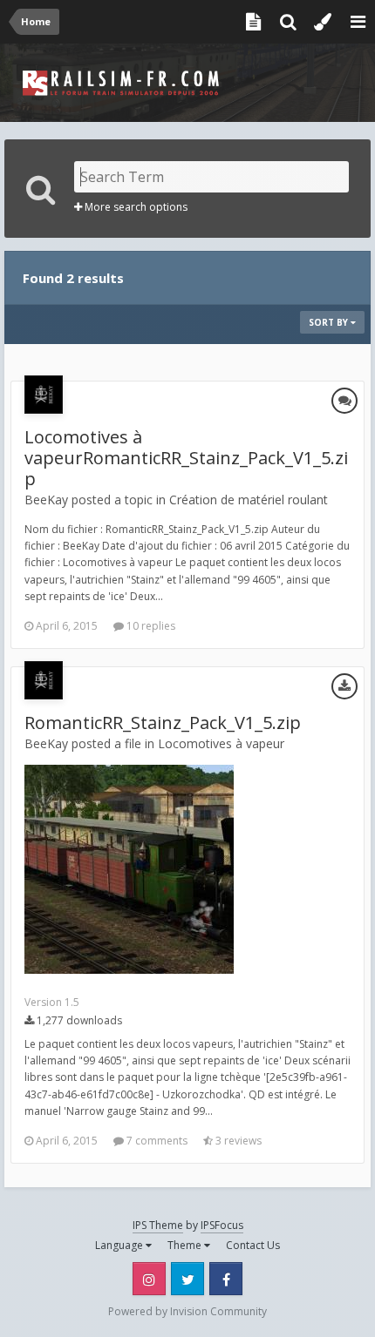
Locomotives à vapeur (221, 743)
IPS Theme (158, 1225)
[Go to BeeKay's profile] (43, 394)
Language (120, 1245)
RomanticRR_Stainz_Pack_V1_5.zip (162, 722)
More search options (135, 206)
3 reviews (237, 1140)
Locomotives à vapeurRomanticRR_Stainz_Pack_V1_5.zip (186, 457)
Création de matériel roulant (248, 499)
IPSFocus (222, 1225)
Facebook (225, 1278)
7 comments (156, 1140)
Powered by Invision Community (187, 1311)
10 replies (149, 625)
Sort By (330, 322)
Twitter (187, 1278)
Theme (185, 1245)
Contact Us (253, 1245)
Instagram (149, 1278)
